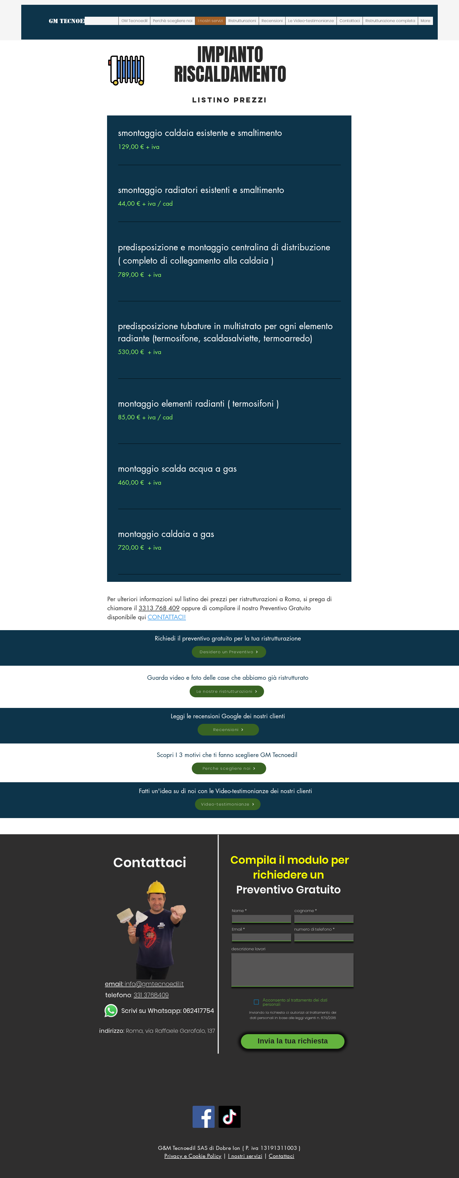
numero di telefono (313, 929)
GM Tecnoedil (71, 21)
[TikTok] (230, 1117)
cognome (304, 911)
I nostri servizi (245, 1156)
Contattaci (281, 1156)
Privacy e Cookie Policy (193, 1156)
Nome (238, 911)
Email (237, 929)
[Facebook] (204, 1117)
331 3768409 (151, 995)
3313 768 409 (159, 608)
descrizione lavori (248, 949)
